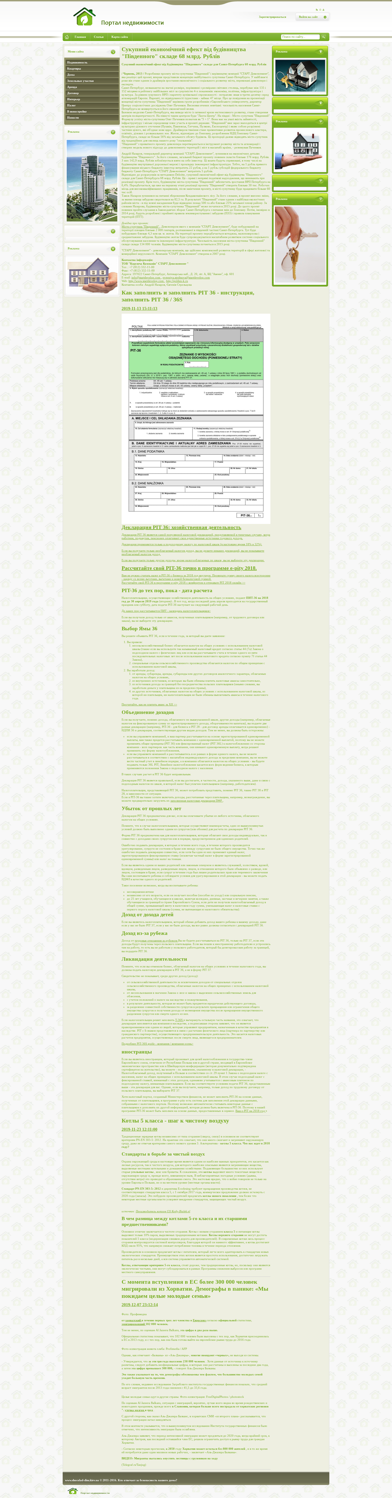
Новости (73, 117)
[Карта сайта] (324, 10)
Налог (71, 105)
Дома (71, 74)
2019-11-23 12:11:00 (139, 1129)
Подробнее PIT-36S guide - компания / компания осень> (157, 1043)
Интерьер (73, 99)
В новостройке (77, 111)
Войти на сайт (308, 16)
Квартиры (74, 68)
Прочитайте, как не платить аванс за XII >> (149, 704)
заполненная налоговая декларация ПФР (196, 800)
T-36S (179, 1019)
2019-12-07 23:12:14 (140, 1304)
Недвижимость (77, 62)
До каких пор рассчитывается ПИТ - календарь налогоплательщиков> (166, 610)
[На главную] (114, 28)
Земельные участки (80, 80)
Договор (73, 93)
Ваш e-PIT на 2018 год (250, 1110)
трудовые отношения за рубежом (156, 940)
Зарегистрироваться (272, 16)
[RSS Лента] (317, 10)
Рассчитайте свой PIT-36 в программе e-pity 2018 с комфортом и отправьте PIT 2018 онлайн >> (183, 582)
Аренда (72, 86)
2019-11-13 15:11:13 (139, 308)
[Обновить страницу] (320, 10)
